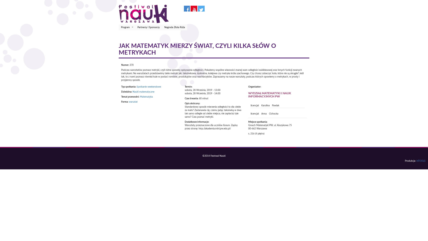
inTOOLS (420, 161)
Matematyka (146, 97)
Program (124, 27)
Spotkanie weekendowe (149, 87)
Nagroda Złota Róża (174, 27)
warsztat (133, 102)
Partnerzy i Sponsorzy (148, 27)
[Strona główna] (145, 14)
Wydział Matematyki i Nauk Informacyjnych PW (269, 95)
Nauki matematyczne (143, 92)
